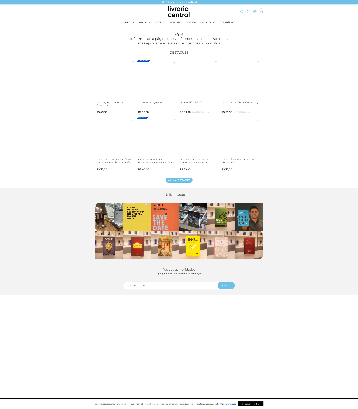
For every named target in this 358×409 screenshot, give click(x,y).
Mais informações (228, 404)
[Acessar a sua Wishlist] (248, 12)
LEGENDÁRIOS (226, 22)
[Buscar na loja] (242, 12)
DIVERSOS (160, 22)
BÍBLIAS (143, 22)
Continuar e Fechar (250, 404)
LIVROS (127, 22)
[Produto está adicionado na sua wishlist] (133, 62)
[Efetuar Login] (255, 12)
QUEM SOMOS (207, 22)
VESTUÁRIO (176, 22)
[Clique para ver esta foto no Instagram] (109, 217)
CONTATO (191, 22)
